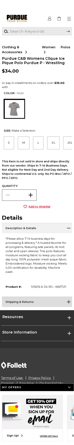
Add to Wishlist (39, 206)
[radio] (9, 143)
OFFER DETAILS (49, 436)
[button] (69, 18)
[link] (59, 18)
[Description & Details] (37, 227)
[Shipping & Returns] (37, 301)
